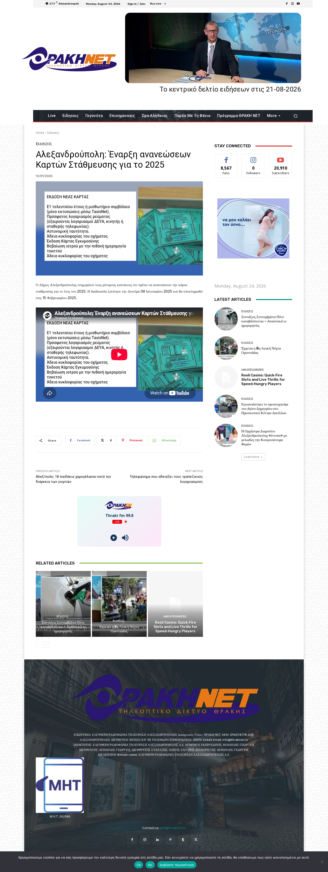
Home (40, 133)
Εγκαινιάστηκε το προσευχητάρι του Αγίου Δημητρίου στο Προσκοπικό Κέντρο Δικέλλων (264, 408)
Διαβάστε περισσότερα (177, 865)
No (150, 865)
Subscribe (280, 157)
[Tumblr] (183, 840)
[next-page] (46, 645)
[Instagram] (292, 4)
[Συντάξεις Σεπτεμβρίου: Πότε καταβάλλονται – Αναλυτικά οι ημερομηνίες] (63, 604)
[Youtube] (298, 4)
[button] (295, 116)
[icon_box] (158, 4)
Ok (139, 865)
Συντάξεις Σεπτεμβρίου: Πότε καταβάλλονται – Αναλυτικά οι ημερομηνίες (63, 626)
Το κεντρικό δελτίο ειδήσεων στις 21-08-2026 (230, 89)
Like (226, 157)
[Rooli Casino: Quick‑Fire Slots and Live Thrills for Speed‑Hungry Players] (175, 604)
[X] (195, 840)
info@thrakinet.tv (173, 828)
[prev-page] (39, 645)
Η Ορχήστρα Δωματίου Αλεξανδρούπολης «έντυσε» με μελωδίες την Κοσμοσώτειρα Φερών (264, 437)
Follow (253, 157)
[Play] (114, 538)
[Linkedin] (157, 840)
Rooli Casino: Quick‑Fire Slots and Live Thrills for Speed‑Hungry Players (175, 626)
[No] (322, 861)
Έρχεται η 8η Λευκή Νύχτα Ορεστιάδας (119, 629)
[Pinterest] (170, 840)
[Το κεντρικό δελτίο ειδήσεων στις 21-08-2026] (213, 48)
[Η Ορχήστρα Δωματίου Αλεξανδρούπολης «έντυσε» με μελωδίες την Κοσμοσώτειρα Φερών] (226, 435)
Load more (251, 457)
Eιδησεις (53, 133)
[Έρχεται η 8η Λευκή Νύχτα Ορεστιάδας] (119, 604)
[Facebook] (287, 4)
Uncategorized (175, 616)
